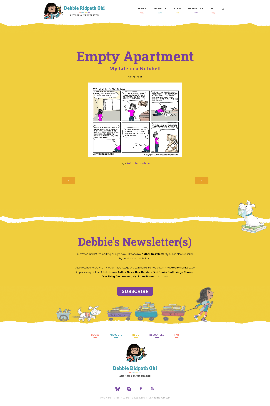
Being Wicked (161, 398)
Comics (188, 272)
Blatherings (175, 272)
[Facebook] (140, 389)
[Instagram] (129, 389)
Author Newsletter (154, 254)
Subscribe (135, 291)
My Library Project (144, 276)
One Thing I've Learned (116, 276)
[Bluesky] (117, 389)
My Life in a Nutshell (135, 68)
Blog (177, 8)
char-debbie (142, 163)
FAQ (213, 8)
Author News (126, 272)
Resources (195, 8)
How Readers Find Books (151, 272)
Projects (160, 8)
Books (142, 8)
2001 (130, 163)
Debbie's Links (178, 267)
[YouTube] (152, 389)
